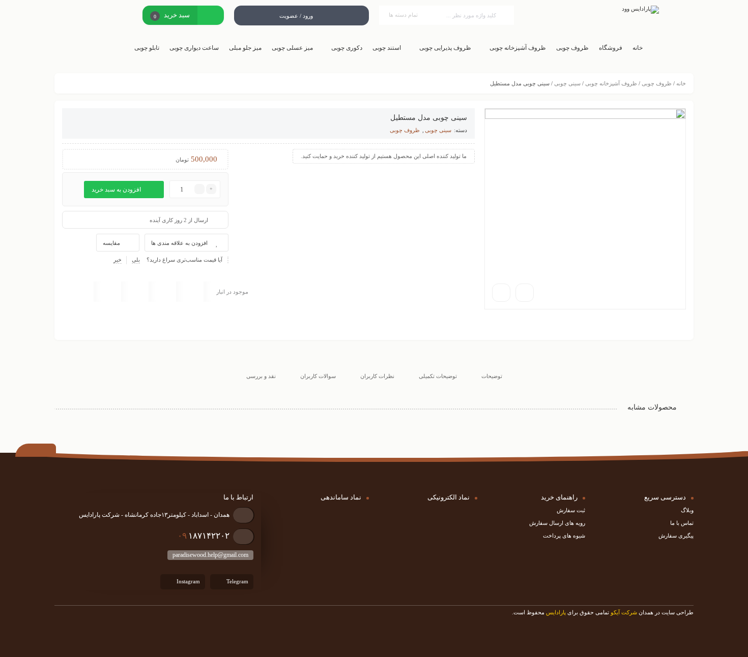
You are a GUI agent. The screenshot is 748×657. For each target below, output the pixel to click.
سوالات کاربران (318, 376)
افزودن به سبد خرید (116, 189)
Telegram (236, 581)
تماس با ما (682, 523)
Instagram (187, 581)
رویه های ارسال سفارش (557, 523)
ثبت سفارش (571, 510)
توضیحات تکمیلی (438, 376)
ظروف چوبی (657, 83)
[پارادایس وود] (591, 10)
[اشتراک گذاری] (524, 293)
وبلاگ (687, 510)
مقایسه (111, 243)
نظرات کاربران (377, 376)
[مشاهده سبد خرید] (210, 16)
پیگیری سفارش (676, 536)
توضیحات (491, 376)
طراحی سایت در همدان (666, 612)
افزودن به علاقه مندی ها (179, 243)
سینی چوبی (567, 83)
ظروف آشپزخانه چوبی (611, 83)
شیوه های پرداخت (564, 536)
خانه (681, 83)
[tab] (492, 367)
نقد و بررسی (261, 376)
